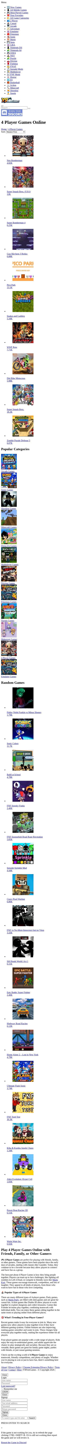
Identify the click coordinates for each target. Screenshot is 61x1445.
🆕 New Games (14, 7)
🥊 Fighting (12, 64)
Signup (5, 1412)
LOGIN (5, 1392)
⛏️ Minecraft (13, 88)
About (4, 1367)
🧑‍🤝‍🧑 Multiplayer (14, 72)
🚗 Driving (12, 61)
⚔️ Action (11, 85)
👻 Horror (11, 77)
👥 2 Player (12, 21)
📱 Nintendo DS (14, 47)
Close (4, 1375)
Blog (19, 1370)
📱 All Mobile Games (17, 10)
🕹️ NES (11, 55)
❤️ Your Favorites (15, 15)
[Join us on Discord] (11, 115)
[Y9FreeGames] (10, 102)
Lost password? (8, 1386)
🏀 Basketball (13, 82)
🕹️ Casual (11, 23)
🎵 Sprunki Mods (15, 69)
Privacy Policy (14, 1367)
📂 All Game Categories (18, 18)
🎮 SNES (11, 53)
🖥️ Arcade (12, 26)
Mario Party (13, 1300)
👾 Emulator (12, 31)
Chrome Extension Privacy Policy (38, 1367)
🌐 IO (10, 80)
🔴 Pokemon (13, 34)
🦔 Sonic (11, 37)
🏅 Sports (11, 93)
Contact (12, 1370)
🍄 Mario (11, 39)
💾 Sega (11, 42)
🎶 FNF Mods (13, 74)
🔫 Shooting (12, 90)
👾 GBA (11, 45)
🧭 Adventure (13, 29)
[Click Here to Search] (29, 108)
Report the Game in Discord (13, 1442)
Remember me (10, 1389)
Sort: (3, 132)
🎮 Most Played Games (17, 12)
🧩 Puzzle (11, 58)
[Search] (2, 105)
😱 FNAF (11, 66)
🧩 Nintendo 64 (14, 50)
